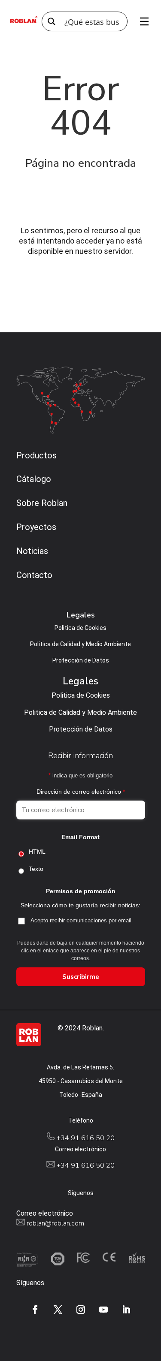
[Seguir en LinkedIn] (126, 1309)
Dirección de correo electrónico (80, 791)
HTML (37, 851)
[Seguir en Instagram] (80, 1309)
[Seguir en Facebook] (35, 1309)
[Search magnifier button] (52, 21)
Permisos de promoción (80, 891)
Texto (36, 868)
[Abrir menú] (141, 21)
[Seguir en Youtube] (103, 1309)
